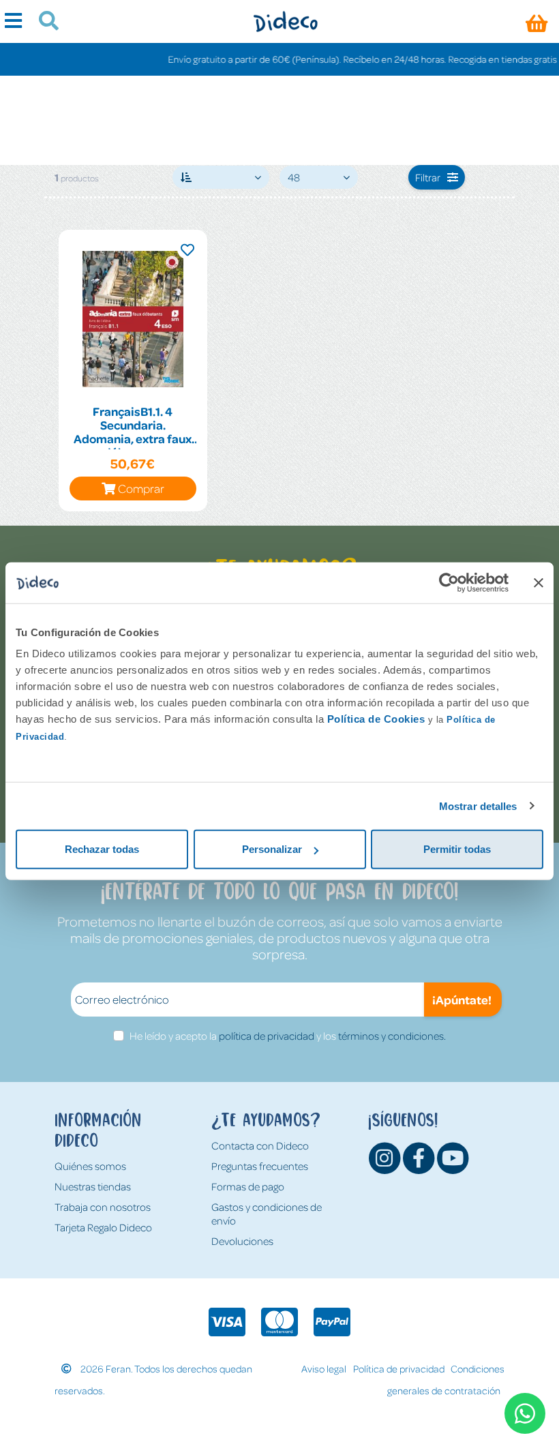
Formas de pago (247, 1186)
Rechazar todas (102, 849)
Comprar (141, 488)
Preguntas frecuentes (259, 1166)
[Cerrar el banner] (538, 582)
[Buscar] (43, 22)
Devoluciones (242, 1241)
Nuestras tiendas (93, 1186)
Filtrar (427, 177)
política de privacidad (266, 1035)
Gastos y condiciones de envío (266, 1213)
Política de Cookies (376, 719)
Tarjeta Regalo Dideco (103, 1227)
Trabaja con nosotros (103, 1207)
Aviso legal (323, 1368)
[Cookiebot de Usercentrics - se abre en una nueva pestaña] (449, 582)
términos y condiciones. (392, 1035)
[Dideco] (285, 21)
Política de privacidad (398, 1368)
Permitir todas (457, 849)
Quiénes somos (90, 1166)
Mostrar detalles (478, 805)
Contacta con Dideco (260, 1145)
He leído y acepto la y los (288, 1035)
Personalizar (272, 849)
